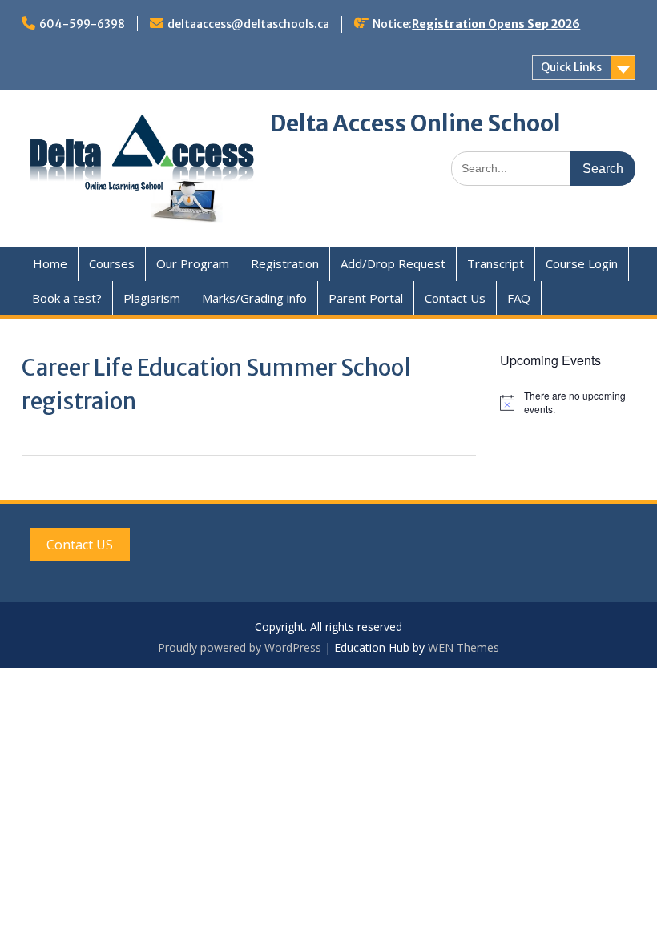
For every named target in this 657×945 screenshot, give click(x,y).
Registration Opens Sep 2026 (496, 24)
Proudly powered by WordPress (239, 647)
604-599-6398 (82, 24)
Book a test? (67, 298)
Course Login (582, 263)
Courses (112, 263)
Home (50, 263)
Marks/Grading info (254, 298)
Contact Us (455, 298)
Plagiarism (151, 298)
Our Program (192, 263)
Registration (285, 263)
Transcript (495, 263)
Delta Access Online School (415, 123)
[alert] (567, 402)
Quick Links (571, 67)
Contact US (79, 544)
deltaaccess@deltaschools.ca (248, 24)
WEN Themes (463, 647)
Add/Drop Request (393, 263)
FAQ (518, 298)
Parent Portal (365, 298)
